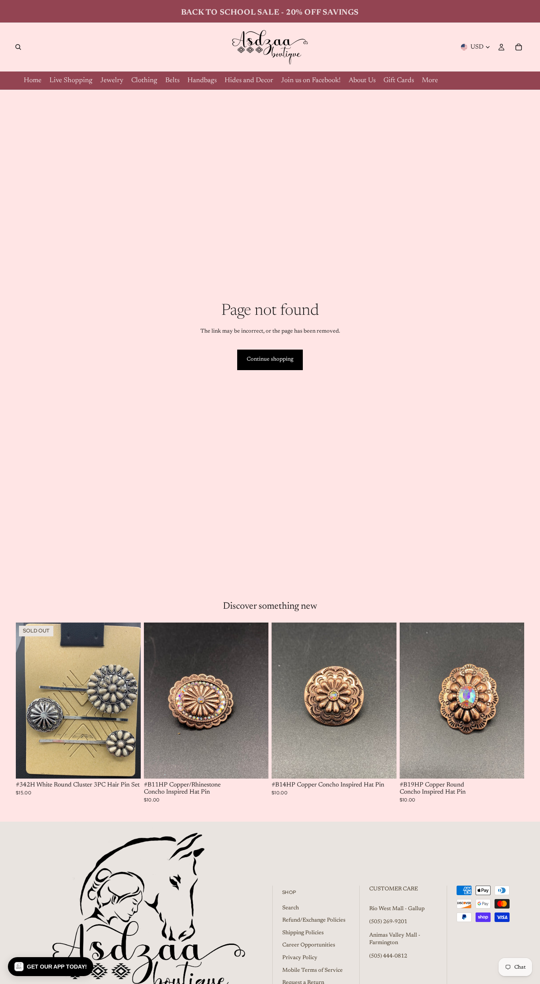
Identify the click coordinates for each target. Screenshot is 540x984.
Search (290, 908)
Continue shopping (270, 359)
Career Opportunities (308, 945)
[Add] (256, 767)
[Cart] (518, 47)
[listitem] (430, 81)
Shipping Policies (303, 933)
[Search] (18, 47)
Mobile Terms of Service (312, 970)
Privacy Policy (299, 958)
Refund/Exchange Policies (314, 920)
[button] (50, 966)
